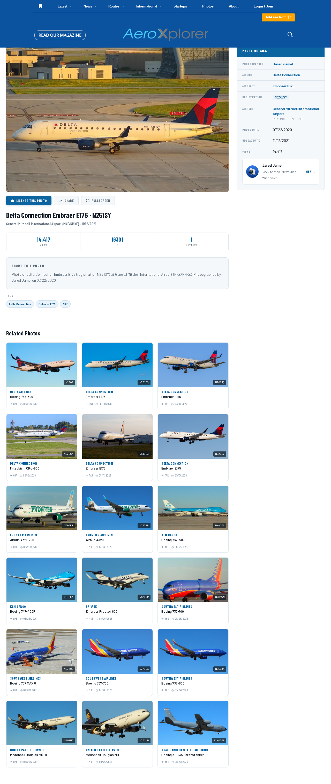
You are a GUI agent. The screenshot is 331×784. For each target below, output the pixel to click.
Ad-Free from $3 (278, 17)
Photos (208, 6)
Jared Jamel (283, 64)
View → (310, 171)
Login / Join (263, 6)
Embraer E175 (47, 304)
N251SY (281, 97)
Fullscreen (98, 200)
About (233, 6)
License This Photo (29, 200)
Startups (180, 6)
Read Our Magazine (60, 35)
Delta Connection (20, 304)
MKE (65, 304)
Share (66, 200)
